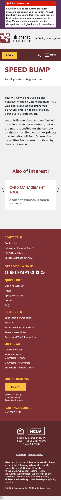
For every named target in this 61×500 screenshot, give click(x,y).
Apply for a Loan (14, 295)
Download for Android (17, 362)
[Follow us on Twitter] (37, 273)
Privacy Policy (35, 454)
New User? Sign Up (13, 395)
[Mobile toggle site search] (39, 55)
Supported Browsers (14, 400)
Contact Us (11, 243)
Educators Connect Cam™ (19, 248)
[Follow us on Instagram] (12, 273)
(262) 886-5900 (14, 253)
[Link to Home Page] (30, 39)
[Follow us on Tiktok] (22, 273)
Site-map (21, 454)
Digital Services (13, 349)
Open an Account (14, 285)
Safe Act (9, 322)
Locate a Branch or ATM (19, 257)
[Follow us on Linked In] (32, 273)
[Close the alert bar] (54, 3)
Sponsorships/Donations (19, 317)
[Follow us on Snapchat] (17, 273)
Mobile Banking (14, 354)
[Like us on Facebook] (6, 273)
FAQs (7, 305)
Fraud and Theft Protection (20, 337)
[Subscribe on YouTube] (27, 273)
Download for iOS (15, 357)
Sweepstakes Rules (15, 332)
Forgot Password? (13, 397)
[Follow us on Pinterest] (43, 273)
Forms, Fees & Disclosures (19, 327)
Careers (9, 300)
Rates (8, 290)
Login (9, 55)
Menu (53, 55)
